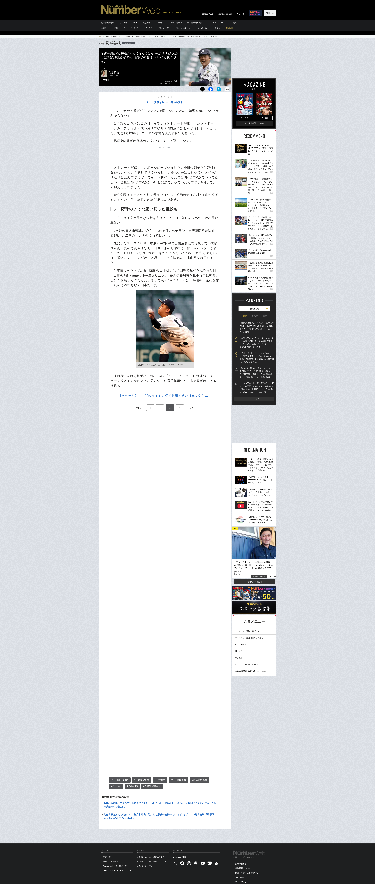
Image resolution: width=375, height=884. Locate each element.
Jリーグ (159, 23)
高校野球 (146, 23)
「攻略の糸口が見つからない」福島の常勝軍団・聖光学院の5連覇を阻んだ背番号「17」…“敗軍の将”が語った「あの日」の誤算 (257, 327)
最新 (245, 316)
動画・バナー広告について (246, 873)
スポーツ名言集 (145, 866)
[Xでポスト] (202, 90)
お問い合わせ (241, 864)
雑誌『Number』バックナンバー (152, 861)
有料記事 (229, 28)
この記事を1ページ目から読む (166, 102)
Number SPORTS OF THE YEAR (117, 870)
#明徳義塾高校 (199, 780)
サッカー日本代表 (195, 23)
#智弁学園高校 (178, 780)
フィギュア (164, 28)
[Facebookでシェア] (210, 90)
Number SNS (180, 857)
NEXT (192, 408)
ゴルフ (211, 23)
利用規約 (238, 651)
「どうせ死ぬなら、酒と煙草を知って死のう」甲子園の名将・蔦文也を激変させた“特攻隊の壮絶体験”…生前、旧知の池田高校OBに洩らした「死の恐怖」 (257, 387)
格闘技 (103, 28)
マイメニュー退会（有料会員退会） (250, 638)
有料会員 (270, 13)
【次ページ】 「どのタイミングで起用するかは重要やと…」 (165, 395)
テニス (224, 23)
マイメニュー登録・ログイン (247, 631)
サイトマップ (241, 882)
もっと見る (254, 399)
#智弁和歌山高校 (120, 780)
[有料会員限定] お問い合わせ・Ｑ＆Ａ (251, 671)
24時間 (255, 316)
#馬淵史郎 (132, 786)
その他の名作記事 (254, 582)
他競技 (215, 28)
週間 (265, 316)
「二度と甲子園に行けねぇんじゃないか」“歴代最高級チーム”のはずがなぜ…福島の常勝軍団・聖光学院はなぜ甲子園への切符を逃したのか (257, 357)
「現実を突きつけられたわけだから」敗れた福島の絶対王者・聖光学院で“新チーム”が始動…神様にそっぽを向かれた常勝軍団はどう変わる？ (257, 342)
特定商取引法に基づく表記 (246, 664)
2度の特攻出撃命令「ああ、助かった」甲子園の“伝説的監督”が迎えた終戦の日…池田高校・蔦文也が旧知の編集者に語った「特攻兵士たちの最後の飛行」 (257, 372)
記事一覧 (107, 857)
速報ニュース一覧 (110, 861)
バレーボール (201, 28)
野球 (107, 36)
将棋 (116, 28)
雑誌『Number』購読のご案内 (152, 857)
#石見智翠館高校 (152, 786)
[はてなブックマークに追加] (219, 90)
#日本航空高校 (141, 780)
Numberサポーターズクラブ (115, 866)
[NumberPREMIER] (255, 13)
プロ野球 (123, 23)
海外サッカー (174, 23)
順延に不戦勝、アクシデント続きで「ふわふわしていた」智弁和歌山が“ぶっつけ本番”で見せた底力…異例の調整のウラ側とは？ (160, 805)
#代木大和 (116, 786)
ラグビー (150, 28)
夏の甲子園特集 (107, 23)
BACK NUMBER (129, 43)
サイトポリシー (242, 877)
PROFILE (106, 80)
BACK (138, 408)
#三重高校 (160, 780)
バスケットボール (182, 28)
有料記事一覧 (240, 644)
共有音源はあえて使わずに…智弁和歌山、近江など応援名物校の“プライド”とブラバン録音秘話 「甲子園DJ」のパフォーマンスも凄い (159, 816)
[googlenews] (209, 864)
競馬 (235, 23)
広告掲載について (242, 868)
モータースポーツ (131, 28)
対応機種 (238, 658)
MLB (135, 23)
